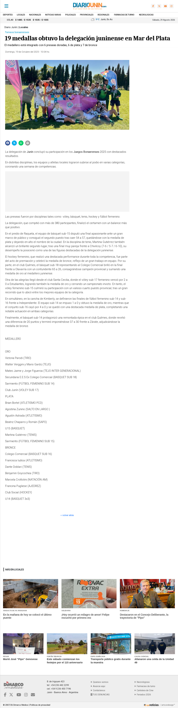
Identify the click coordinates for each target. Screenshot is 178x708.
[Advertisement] (67, 191)
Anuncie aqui (98, 686)
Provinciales (86, 15)
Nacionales (35, 15)
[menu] (6, 6)
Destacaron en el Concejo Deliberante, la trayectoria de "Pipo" (144, 616)
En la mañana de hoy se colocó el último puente (27, 616)
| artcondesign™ (167, 705)
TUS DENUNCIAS (101, 694)
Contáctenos (98, 690)
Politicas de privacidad (40, 705)
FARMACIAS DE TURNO (124, 15)
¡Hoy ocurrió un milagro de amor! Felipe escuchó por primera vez (85, 616)
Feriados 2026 (143, 694)
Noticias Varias (53, 15)
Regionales (103, 15)
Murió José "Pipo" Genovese (20, 659)
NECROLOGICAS (146, 15)
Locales (21, 15)
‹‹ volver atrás (67, 515)
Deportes (8, 15)
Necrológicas (143, 682)
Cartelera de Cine (144, 690)
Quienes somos (100, 682)
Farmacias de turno (145, 686)
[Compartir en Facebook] (7, 143)
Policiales (70, 15)
